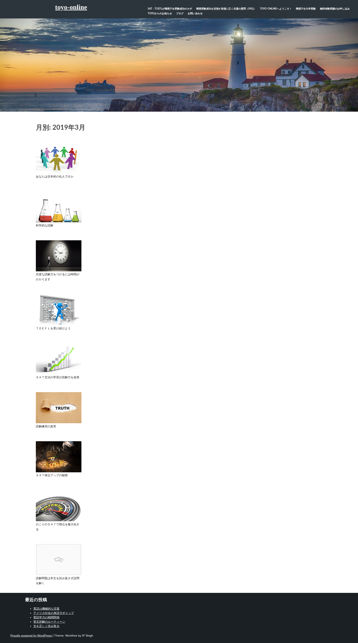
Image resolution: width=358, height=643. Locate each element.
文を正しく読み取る (46, 626)
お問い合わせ (195, 13)
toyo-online (71, 7)
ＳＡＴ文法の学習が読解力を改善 (57, 377)
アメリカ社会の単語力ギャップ (53, 613)
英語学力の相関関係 (46, 617)
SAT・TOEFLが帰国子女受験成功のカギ (170, 8)
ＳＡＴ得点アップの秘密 (52, 475)
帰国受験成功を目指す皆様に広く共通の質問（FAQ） (226, 8)
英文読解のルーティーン (49, 621)
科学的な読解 (44, 225)
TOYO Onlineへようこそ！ (276, 8)
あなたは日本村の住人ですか (55, 176)
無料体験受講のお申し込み (335, 8)
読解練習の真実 (46, 426)
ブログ (180, 13)
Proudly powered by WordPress (31, 635)
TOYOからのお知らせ (160, 13)
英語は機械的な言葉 (46, 608)
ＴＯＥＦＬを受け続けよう (53, 328)
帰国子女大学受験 (306, 8)
